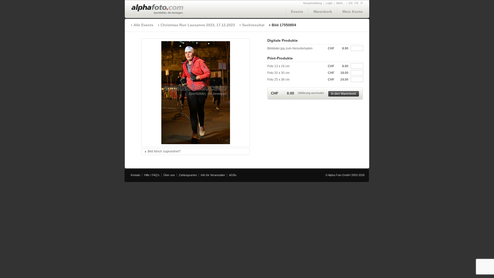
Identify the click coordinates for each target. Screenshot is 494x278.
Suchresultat (253, 25)
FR (356, 3)
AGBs (232, 175)
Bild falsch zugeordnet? (164, 151)
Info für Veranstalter (213, 175)
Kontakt (135, 175)
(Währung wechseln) (311, 92)
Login (329, 3)
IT (361, 3)
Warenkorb (322, 12)
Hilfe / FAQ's (152, 175)
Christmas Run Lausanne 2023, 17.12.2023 (198, 25)
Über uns (169, 175)
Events (297, 12)
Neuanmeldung (312, 3)
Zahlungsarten (188, 175)
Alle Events (143, 25)
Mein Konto (352, 12)
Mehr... (340, 3)
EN (350, 3)
